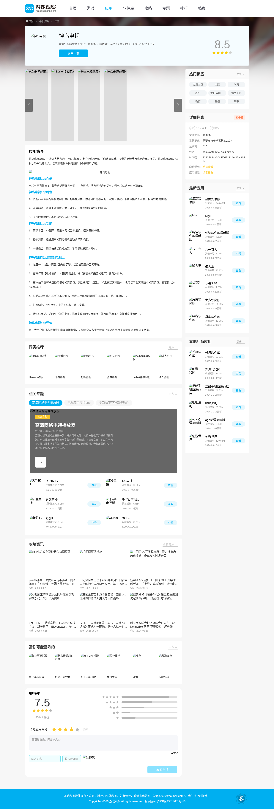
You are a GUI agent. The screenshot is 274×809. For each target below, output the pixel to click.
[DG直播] (112, 485)
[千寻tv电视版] (112, 504)
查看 (94, 485)
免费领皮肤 (212, 300)
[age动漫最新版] (195, 424)
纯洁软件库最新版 (217, 232)
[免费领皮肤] (195, 304)
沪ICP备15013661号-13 (171, 801)
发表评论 (162, 769)
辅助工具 (236, 93)
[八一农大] (195, 253)
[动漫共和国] (195, 373)
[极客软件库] (195, 320)
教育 (198, 101)
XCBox (127, 518)
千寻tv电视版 (130, 499)
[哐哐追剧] (195, 407)
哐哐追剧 (211, 403)
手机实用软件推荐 (218, 93)
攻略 (148, 8)
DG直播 (127, 480)
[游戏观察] (40, 8)
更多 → (173, 347)
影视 (217, 101)
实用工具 (198, 84)
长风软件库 (212, 352)
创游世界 (211, 436)
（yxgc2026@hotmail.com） (168, 795)
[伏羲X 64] (195, 287)
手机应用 (44, 21)
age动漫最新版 (215, 420)
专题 (166, 8)
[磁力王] (195, 270)
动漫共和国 (212, 369)
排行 (184, 8)
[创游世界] (195, 440)
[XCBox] (112, 522)
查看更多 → (170, 544)
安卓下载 (73, 53)
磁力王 (209, 266)
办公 (198, 93)
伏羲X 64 (211, 283)
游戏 (91, 8)
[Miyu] (195, 220)
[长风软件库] (195, 356)
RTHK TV (52, 480)
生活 (217, 84)
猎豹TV (51, 518)
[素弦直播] (36, 504)
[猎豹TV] (36, 522)
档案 (202, 8)
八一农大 (211, 249)
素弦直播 (52, 499)
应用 (108, 8)
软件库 (128, 8)
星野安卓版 (212, 199)
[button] (29, 105)
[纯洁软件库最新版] (195, 236)
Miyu (208, 216)
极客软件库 (212, 316)
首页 (73, 8)
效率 (236, 101)
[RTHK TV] (36, 485)
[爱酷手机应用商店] (195, 390)
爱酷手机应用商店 (217, 386)
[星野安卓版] (195, 203)
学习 (236, 84)
